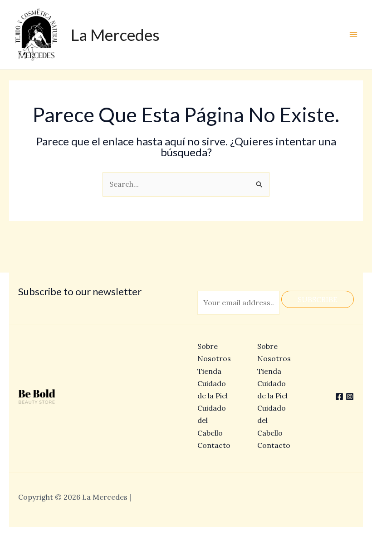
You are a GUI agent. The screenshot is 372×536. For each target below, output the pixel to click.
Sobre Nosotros (274, 352)
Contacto (213, 445)
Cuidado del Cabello (271, 420)
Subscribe (318, 299)
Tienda (209, 371)
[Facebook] (339, 396)
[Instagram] (350, 396)
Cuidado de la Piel (272, 389)
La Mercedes (115, 34)
